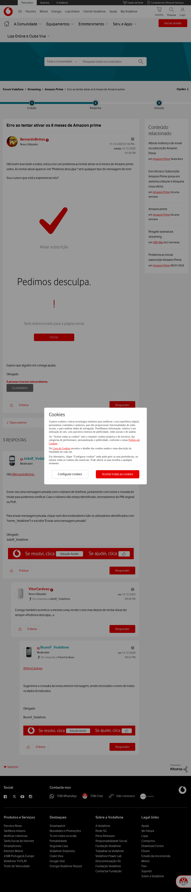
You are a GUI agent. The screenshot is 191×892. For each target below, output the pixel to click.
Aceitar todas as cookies (117, 474)
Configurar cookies (70, 474)
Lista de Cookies (62, 448)
